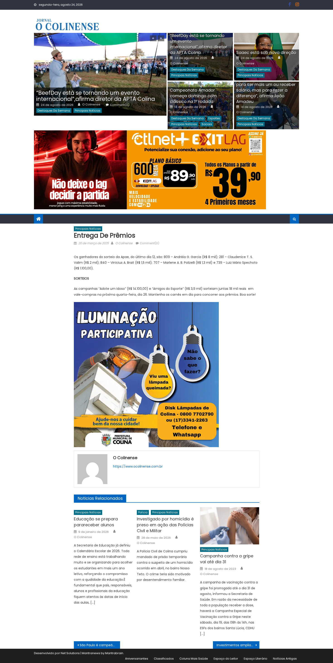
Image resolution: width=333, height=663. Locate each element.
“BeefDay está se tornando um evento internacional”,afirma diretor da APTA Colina (95, 96)
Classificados (164, 658)
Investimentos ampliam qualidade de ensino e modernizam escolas (238, 645)
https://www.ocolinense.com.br (138, 466)
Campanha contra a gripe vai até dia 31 (226, 559)
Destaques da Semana (54, 110)
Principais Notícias (87, 110)
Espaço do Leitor (226, 658)
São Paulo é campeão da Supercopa (100, 645)
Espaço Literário (255, 658)
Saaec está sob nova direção (266, 52)
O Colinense (91, 104)
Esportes (214, 118)
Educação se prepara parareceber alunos (96, 522)
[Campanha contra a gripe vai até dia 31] (229, 525)
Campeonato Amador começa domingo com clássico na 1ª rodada (193, 95)
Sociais (207, 124)
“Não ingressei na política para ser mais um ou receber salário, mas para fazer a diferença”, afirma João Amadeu (266, 90)
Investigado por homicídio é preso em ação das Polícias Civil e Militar (165, 525)
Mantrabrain (114, 653)
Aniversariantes (136, 658)
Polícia (142, 512)
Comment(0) (119, 105)
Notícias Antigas (285, 658)
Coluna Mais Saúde (193, 658)
